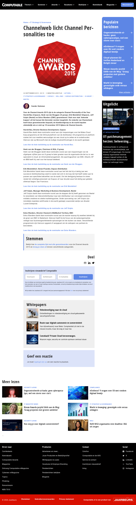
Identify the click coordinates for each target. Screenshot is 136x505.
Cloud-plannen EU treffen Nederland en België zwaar (114, 60)
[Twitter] (93, 263)
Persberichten (47, 468)
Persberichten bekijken (51, 473)
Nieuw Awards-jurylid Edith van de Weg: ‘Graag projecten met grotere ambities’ (116, 73)
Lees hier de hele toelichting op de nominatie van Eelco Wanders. (50, 230)
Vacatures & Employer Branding (55, 464)
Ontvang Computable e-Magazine (15, 468)
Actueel (67, 93)
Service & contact (89, 460)
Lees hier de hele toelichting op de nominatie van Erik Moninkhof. (50, 186)
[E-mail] (85, 263)
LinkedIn (129, 460)
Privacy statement (66, 499)
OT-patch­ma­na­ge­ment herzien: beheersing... (117, 138)
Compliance (95, 387)
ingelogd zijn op (40, 362)
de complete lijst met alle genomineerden (52, 244)
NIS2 (91, 421)
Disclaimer (25, 499)
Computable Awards (10, 460)
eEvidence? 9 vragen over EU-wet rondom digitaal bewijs (114, 49)
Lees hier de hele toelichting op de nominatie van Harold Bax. (48, 145)
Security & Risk (30, 387)
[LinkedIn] (89, 263)
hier (71, 290)
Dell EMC (59, 96)
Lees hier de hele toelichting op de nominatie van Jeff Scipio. (48, 208)
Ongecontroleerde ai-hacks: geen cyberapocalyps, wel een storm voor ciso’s (116, 36)
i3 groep (88, 96)
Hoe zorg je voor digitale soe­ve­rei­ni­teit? (41, 423)
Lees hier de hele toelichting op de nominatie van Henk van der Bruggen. (53, 164)
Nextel (26, 99)
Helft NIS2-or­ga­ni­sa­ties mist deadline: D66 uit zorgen (108, 425)
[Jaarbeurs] (122, 500)
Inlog (84, 468)
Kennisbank (6, 456)
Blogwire (45, 477)
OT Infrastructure (111, 132)
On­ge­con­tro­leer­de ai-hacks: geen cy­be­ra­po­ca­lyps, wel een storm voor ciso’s (43, 392)
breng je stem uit (40, 247)
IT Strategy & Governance (40, 22)
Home (25, 22)
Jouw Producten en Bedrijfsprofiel (55, 456)
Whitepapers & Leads (50, 460)
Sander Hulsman (38, 106)
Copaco (50, 96)
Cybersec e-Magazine (10, 473)
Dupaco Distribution (74, 96)
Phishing (5, 481)
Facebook (130, 451)
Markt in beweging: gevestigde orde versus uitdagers (115, 85)
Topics (4, 477)
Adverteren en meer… (50, 451)
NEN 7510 (6, 490)
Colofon (85, 451)
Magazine (6, 464)
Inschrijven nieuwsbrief (91, 464)
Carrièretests (7, 451)
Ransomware (7, 485)
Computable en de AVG (91, 456)
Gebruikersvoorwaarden (45, 499)
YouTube (129, 464)
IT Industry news (31, 404)
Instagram (130, 468)
